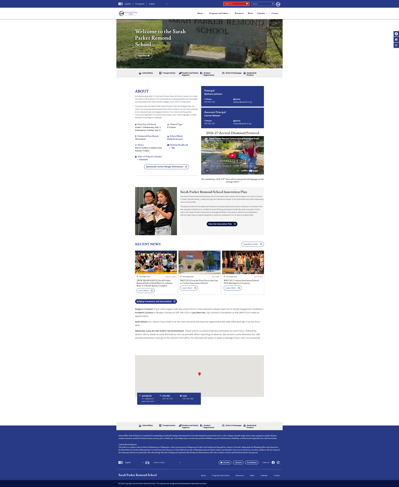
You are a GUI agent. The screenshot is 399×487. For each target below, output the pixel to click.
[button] (396, 34)
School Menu (147, 73)
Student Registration (209, 74)
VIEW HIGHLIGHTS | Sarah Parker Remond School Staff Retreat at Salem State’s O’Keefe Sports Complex (154, 283)
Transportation (168, 73)
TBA (173, 148)
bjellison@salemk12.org (242, 102)
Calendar (261, 13)
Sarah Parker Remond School (137, 475)
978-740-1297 (209, 102)
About (200, 13)
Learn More (143, 55)
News (250, 13)
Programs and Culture (218, 13)
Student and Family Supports (190, 74)
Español (128, 4)
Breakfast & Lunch (175, 139)
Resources (239, 13)
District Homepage (234, 73)
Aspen (239, 462)
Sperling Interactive (199, 483)
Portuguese (139, 4)
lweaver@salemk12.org (242, 123)
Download (143, 159)
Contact (275, 13)
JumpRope (252, 462)
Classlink (226, 462)
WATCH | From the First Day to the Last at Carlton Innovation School (199, 281)
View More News (250, 244)
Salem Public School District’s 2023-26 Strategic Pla (170, 106)
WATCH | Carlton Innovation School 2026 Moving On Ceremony (241, 281)
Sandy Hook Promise (251, 74)
